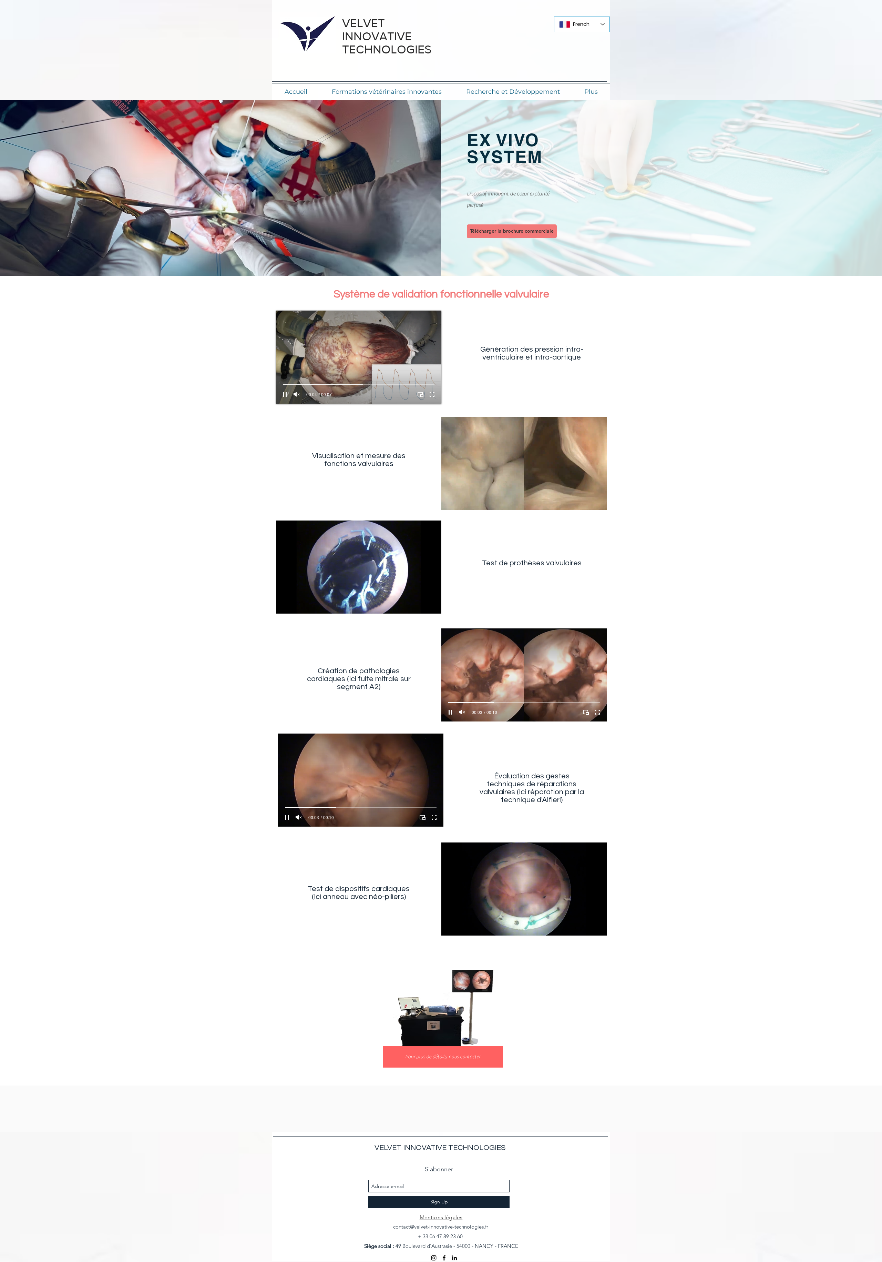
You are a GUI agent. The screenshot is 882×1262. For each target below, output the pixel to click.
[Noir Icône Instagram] (433, 1257)
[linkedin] (454, 1257)
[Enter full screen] (432, 394)
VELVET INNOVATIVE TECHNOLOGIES (440, 1148)
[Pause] (284, 394)
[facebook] (444, 1257)
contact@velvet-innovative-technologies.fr (440, 1226)
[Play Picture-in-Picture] (420, 394)
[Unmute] (296, 394)
